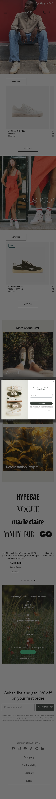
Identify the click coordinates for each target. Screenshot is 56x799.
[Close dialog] (53, 381)
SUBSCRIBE (41, 403)
